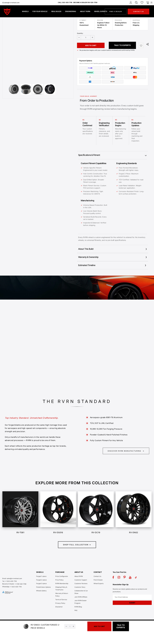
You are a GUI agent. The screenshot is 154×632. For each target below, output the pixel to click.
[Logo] (9, 11)
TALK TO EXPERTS (122, 45)
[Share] (147, 44)
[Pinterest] (124, 577)
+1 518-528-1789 (20, 584)
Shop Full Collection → (77, 545)
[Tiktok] (136, 577)
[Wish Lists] (141, 45)
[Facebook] (113, 577)
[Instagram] (119, 577)
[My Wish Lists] (142, 2)
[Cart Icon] (147, 2)
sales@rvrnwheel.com (11, 2)
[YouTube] (130, 577)
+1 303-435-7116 (16, 587)
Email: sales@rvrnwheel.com (12, 578)
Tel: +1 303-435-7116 (9, 581)
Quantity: (80, 33)
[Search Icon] (136, 2)
